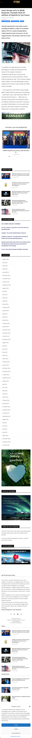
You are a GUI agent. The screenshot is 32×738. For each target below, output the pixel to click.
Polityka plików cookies (15, 736)
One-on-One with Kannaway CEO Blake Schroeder (14, 249)
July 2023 (5, 346)
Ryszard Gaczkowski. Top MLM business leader (20, 688)
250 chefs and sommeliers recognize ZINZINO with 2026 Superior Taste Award (20, 202)
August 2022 (6, 381)
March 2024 (5, 320)
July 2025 (5, 291)
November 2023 (6, 333)
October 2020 (6, 445)
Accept (16, 725)
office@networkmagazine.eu (17, 622)
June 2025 (5, 294)
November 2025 (6, 278)
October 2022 (6, 374)
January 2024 (6, 326)
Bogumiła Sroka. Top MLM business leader (21, 697)
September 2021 (7, 416)
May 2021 (5, 429)
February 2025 (6, 307)
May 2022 (5, 390)
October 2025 (6, 282)
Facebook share (6, 21)
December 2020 (6, 438)
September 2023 (7, 339)
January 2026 (6, 272)
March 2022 (5, 397)
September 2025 (7, 285)
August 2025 (6, 288)
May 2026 (5, 265)
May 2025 (5, 298)
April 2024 (5, 317)
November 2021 (6, 410)
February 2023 (6, 362)
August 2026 (6, 259)
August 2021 (6, 419)
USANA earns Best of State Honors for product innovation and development (20, 184)
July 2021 (5, 422)
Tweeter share (15, 21)
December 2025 (6, 275)
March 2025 (5, 304)
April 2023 (5, 355)
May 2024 (5, 314)
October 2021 (6, 413)
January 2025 (6, 310)
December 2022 (6, 368)
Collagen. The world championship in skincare (13, 233)
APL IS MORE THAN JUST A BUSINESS (10, 224)
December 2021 (6, 406)
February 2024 (6, 323)
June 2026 (5, 262)
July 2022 (5, 384)
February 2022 (6, 400)
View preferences (16, 733)
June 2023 (5, 349)
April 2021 (5, 432)
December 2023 (6, 330)
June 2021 (5, 426)
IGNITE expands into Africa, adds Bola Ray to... (16, 151)
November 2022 (6, 371)
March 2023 (5, 358)
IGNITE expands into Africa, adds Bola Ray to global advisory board (20, 174)
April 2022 (5, 394)
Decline (16, 729)
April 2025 (5, 301)
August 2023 (6, 342)
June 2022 (5, 387)
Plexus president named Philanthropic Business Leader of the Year (20, 211)
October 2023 (6, 336)
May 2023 (5, 352)
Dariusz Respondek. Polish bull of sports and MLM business (20, 679)
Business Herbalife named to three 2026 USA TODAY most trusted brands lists (21, 193)
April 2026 (5, 269)
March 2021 (5, 435)
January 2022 (6, 403)
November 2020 (6, 442)
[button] (30, 706)
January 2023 (6, 365)
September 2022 (7, 378)
